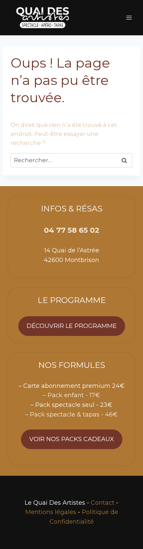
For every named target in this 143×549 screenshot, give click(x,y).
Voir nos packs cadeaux (71, 439)
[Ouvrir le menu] (129, 17)
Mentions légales (50, 512)
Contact (102, 502)
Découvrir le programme (72, 326)
